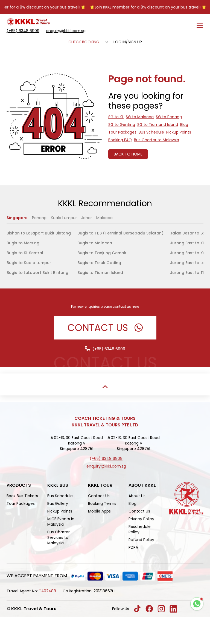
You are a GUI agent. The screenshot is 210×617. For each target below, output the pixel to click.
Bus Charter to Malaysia (156, 140)
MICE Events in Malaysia (60, 521)
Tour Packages (122, 132)
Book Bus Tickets (22, 496)
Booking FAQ (120, 140)
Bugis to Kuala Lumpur (29, 262)
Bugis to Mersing (23, 243)
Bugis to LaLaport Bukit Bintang (37, 272)
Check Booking (83, 42)
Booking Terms (102, 503)
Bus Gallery (57, 503)
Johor (86, 217)
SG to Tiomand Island (157, 124)
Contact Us (99, 496)
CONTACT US (98, 327)
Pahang (39, 217)
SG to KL (116, 117)
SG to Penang (169, 117)
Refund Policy (141, 539)
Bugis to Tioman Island (100, 272)
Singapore (17, 217)
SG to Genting (121, 124)
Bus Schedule (151, 132)
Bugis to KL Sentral (25, 253)
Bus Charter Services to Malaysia (58, 537)
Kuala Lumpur (64, 217)
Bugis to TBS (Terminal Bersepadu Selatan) (120, 233)
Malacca (104, 217)
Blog (184, 124)
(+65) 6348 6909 (23, 30)
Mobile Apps (99, 511)
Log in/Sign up (127, 42)
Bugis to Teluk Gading (99, 262)
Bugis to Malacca (94, 243)
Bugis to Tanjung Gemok (101, 253)
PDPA (133, 547)
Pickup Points (178, 132)
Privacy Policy (141, 519)
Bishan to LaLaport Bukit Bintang (39, 233)
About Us (137, 496)
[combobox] (106, 42)
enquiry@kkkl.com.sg (66, 30)
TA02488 (47, 591)
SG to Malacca (140, 117)
